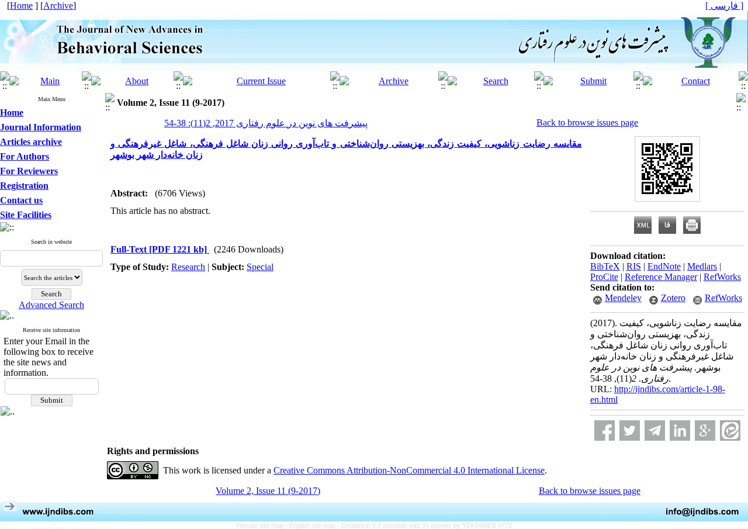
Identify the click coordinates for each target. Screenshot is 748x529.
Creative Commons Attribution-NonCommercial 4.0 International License (409, 470)
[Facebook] (604, 430)
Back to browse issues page (587, 122)
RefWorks (722, 277)
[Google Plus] (705, 430)
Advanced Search (51, 305)
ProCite (604, 277)
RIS (633, 266)
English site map (313, 525)
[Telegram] (655, 430)
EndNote (664, 266)
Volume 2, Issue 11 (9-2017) (268, 491)
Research (188, 267)
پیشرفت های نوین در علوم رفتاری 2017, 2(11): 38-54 (266, 123)
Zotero (673, 298)
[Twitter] (629, 430)
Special (260, 267)
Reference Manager (661, 277)
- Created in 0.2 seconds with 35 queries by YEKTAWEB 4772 (424, 525)
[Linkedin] (680, 430)
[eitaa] (730, 430)
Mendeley (623, 298)
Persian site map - (262, 525)
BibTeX (605, 266)
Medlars (702, 266)
